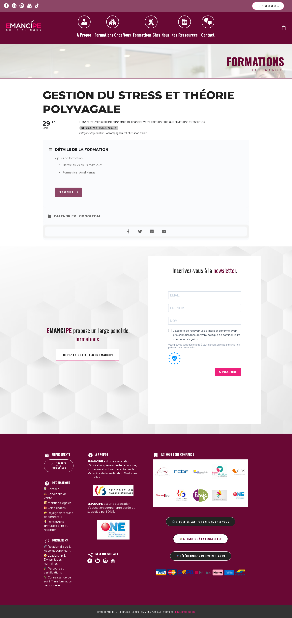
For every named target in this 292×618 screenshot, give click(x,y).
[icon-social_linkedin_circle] (14, 6)
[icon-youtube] (29, 6)
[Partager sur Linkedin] (152, 231)
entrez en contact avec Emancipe (87, 355)
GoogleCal (90, 216)
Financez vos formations (58, 466)
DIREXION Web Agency (184, 612)
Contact (208, 35)
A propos (84, 35)
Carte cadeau (56, 508)
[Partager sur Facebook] (128, 231)
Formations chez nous (151, 35)
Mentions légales (59, 503)
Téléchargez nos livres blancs (202, 556)
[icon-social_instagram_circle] (21, 6)
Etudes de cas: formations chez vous (202, 522)
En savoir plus (68, 192)
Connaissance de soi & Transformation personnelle (58, 581)
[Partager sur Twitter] (140, 231)
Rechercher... (270, 5)
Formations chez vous (113, 35)
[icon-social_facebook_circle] (6, 6)
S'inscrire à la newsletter (202, 539)
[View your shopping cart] (283, 29)
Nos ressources (184, 35)
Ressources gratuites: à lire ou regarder (56, 526)
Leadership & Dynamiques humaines (55, 559)
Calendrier (65, 216)
